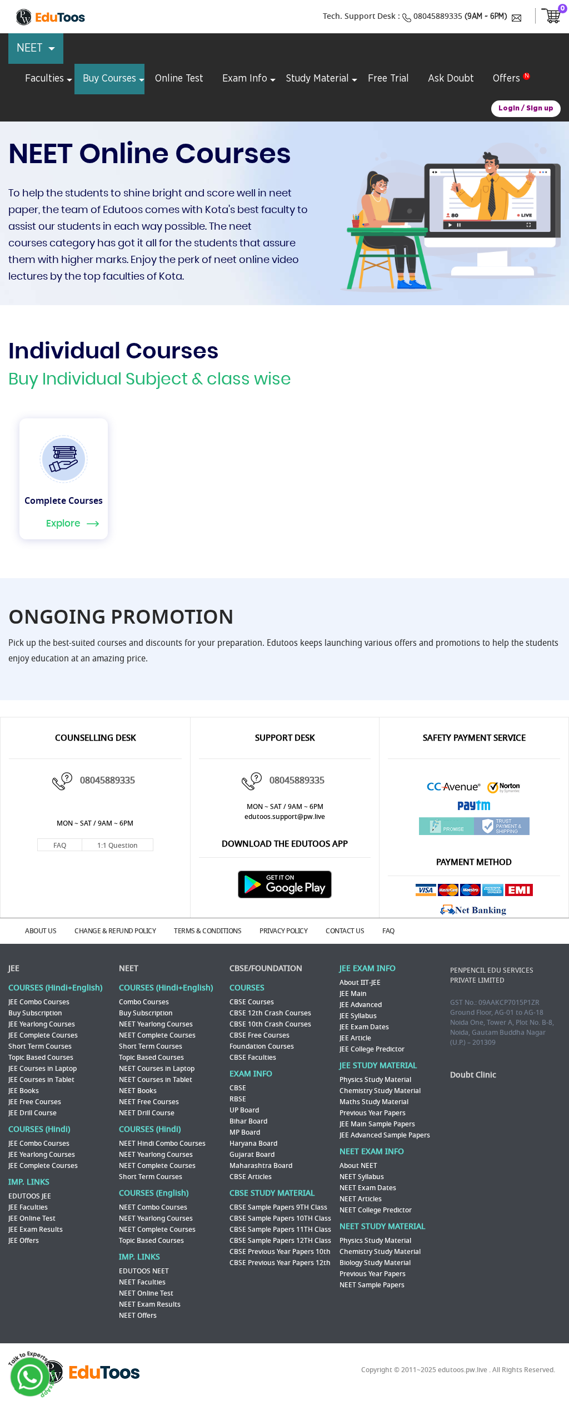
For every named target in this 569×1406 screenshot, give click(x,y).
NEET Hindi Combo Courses (162, 1144)
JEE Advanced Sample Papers (385, 1135)
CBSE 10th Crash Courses (270, 1024)
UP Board (244, 1110)
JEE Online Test (32, 1218)
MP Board (244, 1132)
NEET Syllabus (362, 1177)
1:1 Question (117, 846)
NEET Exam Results (150, 1304)
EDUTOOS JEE (29, 1196)
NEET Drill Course (146, 1113)
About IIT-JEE (360, 983)
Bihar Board (248, 1121)
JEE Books (23, 1091)
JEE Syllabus (358, 1016)
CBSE (237, 1088)
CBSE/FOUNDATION (265, 968)
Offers (506, 79)
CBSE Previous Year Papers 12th (280, 1263)
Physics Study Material (375, 1080)
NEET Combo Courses (153, 1207)
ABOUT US (40, 931)
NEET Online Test (146, 1293)
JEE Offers (23, 1241)
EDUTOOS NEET (144, 1271)
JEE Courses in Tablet (41, 1080)
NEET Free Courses (149, 1102)
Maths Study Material (374, 1102)
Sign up (539, 108)
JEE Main (353, 994)
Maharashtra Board (260, 1166)
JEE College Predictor (372, 1049)
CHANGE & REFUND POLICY (115, 931)
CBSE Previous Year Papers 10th (280, 1252)
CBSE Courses (251, 1002)
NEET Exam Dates (368, 1188)
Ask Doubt (451, 79)
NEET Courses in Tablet (155, 1080)
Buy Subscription (35, 1013)
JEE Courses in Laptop (42, 1069)
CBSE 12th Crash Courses (270, 1013)
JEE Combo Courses (38, 1002)
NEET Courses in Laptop (156, 1069)
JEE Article (355, 1038)
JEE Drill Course (32, 1113)
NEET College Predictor (376, 1210)
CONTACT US (345, 931)
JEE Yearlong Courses (41, 1024)
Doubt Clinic (473, 1075)
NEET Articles (361, 1199)
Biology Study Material (375, 1263)
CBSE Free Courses (259, 1035)
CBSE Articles (250, 1177)
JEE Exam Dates (364, 1027)
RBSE (237, 1099)
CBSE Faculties (252, 1058)
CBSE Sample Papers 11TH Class (280, 1230)
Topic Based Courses (40, 1058)
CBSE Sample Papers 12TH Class (280, 1241)
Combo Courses (144, 1002)
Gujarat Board (251, 1155)
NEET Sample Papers (372, 1285)
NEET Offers (138, 1316)
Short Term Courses (40, 1046)
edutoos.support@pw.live (284, 817)
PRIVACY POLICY (283, 931)
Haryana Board (253, 1144)
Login (509, 108)
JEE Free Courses (34, 1102)
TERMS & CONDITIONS (207, 931)
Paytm (474, 808)
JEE (13, 968)
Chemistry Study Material (380, 1091)
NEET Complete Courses (157, 1035)
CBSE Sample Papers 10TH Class (280, 1218)
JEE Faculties (28, 1207)
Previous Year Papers (373, 1113)
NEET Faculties (142, 1282)
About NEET (358, 1166)
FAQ (59, 846)
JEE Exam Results (35, 1230)
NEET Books (138, 1091)
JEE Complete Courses (43, 1035)
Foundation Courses (261, 1046)
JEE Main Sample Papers (377, 1124)
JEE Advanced (361, 1005)
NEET (128, 968)
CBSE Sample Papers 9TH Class (278, 1207)
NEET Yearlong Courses (156, 1024)
